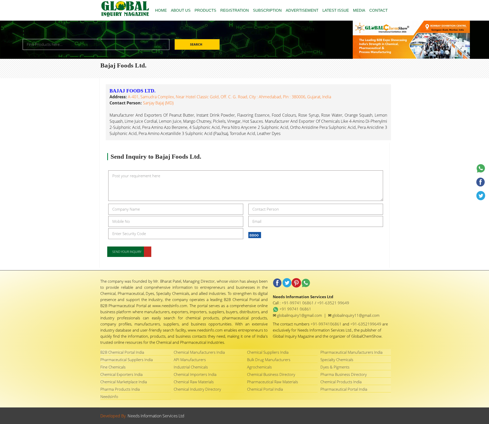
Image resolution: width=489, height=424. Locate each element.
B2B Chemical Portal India (122, 352)
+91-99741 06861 (298, 302)
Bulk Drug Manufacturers (268, 359)
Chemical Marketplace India (123, 381)
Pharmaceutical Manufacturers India (351, 352)
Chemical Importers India (195, 374)
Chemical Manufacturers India (199, 352)
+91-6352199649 (366, 323)
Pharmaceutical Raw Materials (272, 381)
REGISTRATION (234, 10)
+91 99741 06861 (294, 308)
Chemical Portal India (265, 389)
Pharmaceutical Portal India (343, 389)
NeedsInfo (109, 396)
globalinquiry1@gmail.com (300, 315)
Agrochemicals (259, 367)
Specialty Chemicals (336, 359)
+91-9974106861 (326, 323)
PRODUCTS (205, 10)
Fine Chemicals (113, 367)
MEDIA (359, 10)
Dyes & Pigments (334, 367)
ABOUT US (181, 10)
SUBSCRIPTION (267, 10)
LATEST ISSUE (335, 10)
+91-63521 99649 (333, 302)
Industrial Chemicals (191, 367)
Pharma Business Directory (343, 374)
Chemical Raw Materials (194, 381)
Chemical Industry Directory (197, 389)
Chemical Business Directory (271, 374)
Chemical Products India (341, 381)
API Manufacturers (190, 359)
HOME (161, 10)
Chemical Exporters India (121, 374)
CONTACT (378, 10)
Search (196, 44)
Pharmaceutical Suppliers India (126, 359)
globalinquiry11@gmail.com (355, 315)
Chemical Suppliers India (268, 352)
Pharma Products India (120, 389)
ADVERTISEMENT (302, 10)
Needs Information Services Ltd (156, 416)
